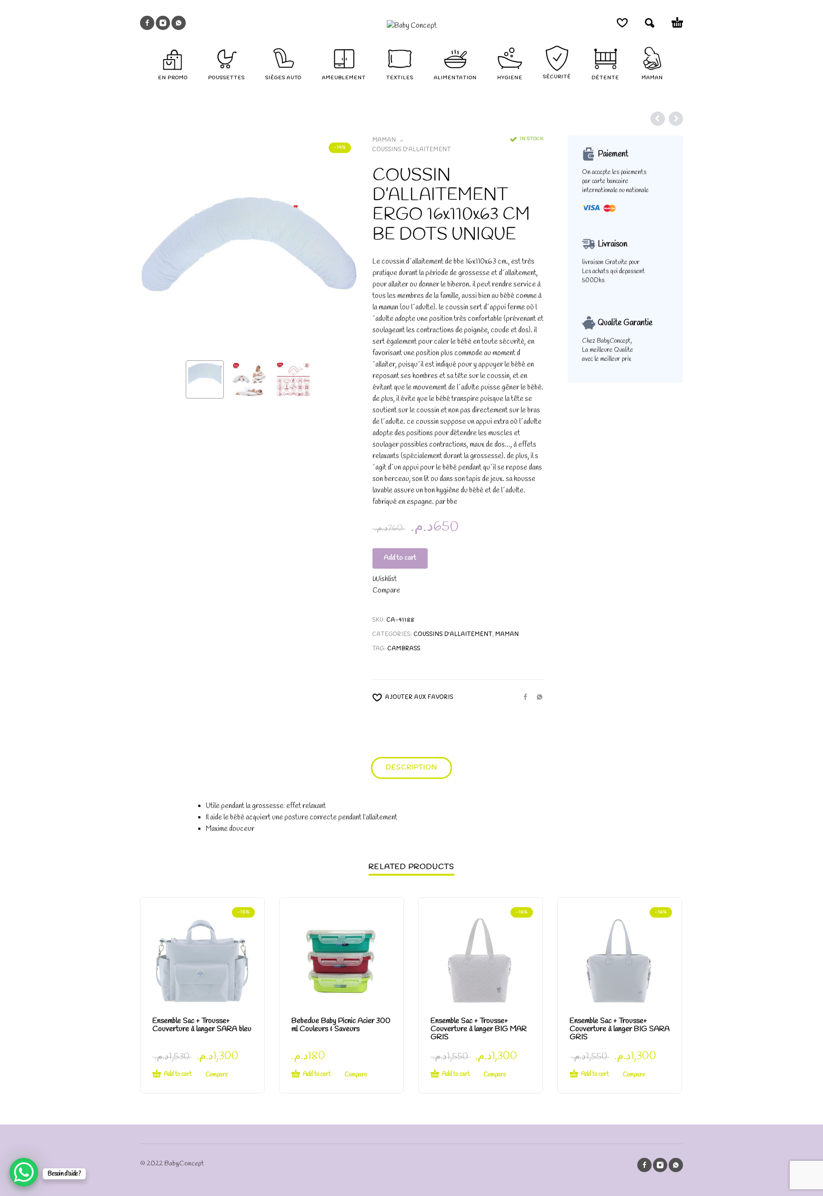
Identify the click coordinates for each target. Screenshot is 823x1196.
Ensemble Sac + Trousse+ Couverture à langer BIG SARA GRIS (620, 1029)
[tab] (411, 770)
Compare (386, 590)
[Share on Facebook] (522, 697)
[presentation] (158, 244)
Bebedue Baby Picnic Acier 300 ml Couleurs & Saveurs (341, 1025)
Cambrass (404, 648)
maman (384, 140)
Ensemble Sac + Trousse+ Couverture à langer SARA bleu (201, 1025)
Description (411, 767)
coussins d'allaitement (411, 149)
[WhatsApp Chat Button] (24, 1172)
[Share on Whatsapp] (537, 697)
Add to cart (400, 557)
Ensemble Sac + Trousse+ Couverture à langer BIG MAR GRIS (479, 1029)
